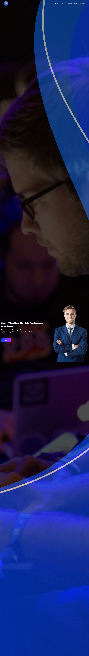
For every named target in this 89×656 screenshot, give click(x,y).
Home (56, 3)
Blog (75, 3)
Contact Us (82, 3)
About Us (62, 3)
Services (69, 3)
